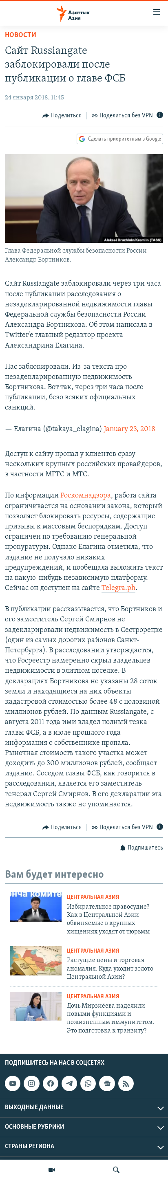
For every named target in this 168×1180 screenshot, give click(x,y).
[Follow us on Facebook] (50, 1083)
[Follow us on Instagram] (31, 1083)
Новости (20, 35)
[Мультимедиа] (52, 1170)
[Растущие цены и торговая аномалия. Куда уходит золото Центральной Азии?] (36, 960)
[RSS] (126, 1083)
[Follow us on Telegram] (69, 1083)
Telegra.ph (118, 588)
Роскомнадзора (85, 496)
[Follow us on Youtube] (12, 1083)
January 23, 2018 (129, 429)
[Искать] (116, 1170)
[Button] (62, 115)
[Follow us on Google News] (107, 1083)
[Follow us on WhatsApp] (88, 1083)
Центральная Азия (93, 897)
